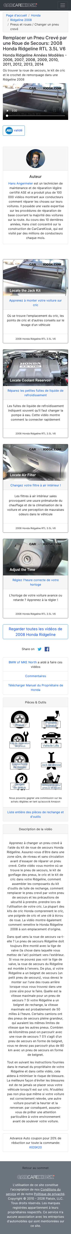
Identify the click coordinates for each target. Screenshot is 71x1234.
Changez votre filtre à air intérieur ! (35, 485)
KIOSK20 (35, 1147)
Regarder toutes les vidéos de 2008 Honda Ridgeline (35, 632)
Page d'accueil (16, 15)
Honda (36, 15)
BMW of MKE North (23, 662)
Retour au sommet (35, 1168)
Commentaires (35, 676)
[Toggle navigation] (62, 5)
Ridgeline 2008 (21, 20)
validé (17, 130)
